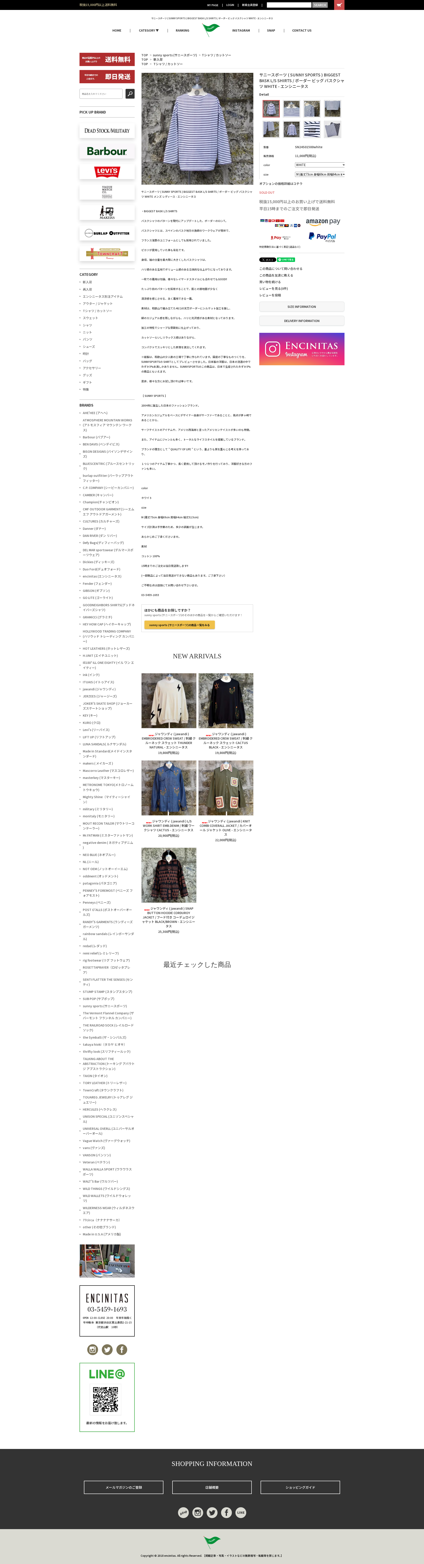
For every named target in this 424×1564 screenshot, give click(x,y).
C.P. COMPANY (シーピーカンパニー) (108, 487)
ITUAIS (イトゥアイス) (98, 682)
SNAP (271, 30)
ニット (87, 332)
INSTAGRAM (241, 30)
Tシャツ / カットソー (216, 55)
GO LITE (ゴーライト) (98, 597)
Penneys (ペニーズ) (97, 902)
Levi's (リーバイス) (96, 729)
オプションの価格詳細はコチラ (281, 183)
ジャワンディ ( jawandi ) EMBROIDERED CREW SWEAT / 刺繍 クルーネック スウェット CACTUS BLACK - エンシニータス (226, 740)
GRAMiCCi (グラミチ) (97, 617)
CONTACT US (302, 30)
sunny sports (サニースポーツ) (175, 55)
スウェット (90, 318)
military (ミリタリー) (98, 809)
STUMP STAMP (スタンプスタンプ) (107, 991)
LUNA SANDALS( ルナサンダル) (104, 744)
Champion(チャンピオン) (101, 502)
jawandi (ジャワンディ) (99, 689)
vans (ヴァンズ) (94, 1148)
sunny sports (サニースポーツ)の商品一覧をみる (179, 625)
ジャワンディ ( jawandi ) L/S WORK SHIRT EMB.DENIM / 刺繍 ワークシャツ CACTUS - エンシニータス (169, 825)
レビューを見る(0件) (273, 288)
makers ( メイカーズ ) (98, 763)
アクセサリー (92, 368)
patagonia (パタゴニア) (100, 883)
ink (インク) (91, 674)
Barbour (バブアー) (96, 437)
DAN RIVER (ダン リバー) (100, 535)
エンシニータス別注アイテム (103, 296)
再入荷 (87, 289)
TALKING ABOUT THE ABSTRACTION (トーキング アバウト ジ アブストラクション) (109, 1064)
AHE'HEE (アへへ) (95, 413)
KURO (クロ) (91, 722)
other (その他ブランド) (99, 1227)
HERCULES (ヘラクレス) (100, 1109)
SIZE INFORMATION (302, 306)
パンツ (87, 339)
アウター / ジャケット (98, 303)
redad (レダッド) (95, 946)
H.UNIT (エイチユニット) (100, 655)
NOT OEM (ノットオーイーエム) (105, 869)
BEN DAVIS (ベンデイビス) (101, 444)
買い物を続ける (270, 282)
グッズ (87, 375)
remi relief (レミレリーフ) (101, 953)
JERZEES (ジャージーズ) (100, 696)
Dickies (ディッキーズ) (98, 562)
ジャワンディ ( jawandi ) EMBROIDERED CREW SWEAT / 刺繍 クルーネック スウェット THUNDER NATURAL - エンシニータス (169, 740)
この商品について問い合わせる (281, 268)
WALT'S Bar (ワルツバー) (100, 1181)
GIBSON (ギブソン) (96, 590)
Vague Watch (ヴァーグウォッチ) (106, 1140)
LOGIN (230, 5)
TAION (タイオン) (95, 1076)
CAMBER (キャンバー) (98, 495)
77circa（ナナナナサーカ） (102, 1220)
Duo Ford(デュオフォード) (101, 569)
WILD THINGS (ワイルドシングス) (106, 1188)
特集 (86, 389)
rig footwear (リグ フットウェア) (106, 960)
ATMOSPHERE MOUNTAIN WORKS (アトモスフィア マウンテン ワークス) (107, 425)
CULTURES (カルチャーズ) (101, 521)
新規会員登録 (250, 5)
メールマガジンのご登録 (124, 1487)
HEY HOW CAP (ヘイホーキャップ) (107, 624)
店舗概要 (212, 1487)
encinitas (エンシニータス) (102, 576)
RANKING (182, 30)
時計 (86, 353)
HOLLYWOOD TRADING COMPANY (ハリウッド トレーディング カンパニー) (108, 636)
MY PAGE (212, 5)
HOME (116, 30)
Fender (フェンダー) (97, 583)
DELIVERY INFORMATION (302, 320)
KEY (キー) (90, 715)
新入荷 (158, 59)
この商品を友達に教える (276, 275)
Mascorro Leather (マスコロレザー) (108, 770)
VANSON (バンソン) (97, 1155)
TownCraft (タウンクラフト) (103, 1090)
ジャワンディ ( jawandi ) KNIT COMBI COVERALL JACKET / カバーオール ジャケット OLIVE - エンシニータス (226, 828)
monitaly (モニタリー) (99, 816)
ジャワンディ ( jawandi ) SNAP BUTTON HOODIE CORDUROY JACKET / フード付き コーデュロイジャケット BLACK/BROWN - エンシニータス (168, 917)
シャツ (87, 325)
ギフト (87, 382)
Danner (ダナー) (94, 528)
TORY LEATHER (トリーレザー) (105, 1083)
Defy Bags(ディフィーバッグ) (103, 542)
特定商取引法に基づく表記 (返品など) (279, 246)
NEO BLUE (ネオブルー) (99, 854)
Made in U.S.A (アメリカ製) (102, 1234)
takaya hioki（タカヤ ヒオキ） (105, 1044)
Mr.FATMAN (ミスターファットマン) (108, 835)
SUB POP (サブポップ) (98, 998)
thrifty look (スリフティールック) (107, 1051)
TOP (144, 55)
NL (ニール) (91, 862)
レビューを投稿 (270, 295)
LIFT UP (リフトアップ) (99, 737)
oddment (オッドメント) (100, 876)
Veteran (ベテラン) (96, 1162)
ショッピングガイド (300, 1487)
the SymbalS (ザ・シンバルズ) (104, 1037)
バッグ (87, 361)
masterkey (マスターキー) (101, 777)
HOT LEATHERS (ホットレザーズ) (106, 648)
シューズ (89, 346)
